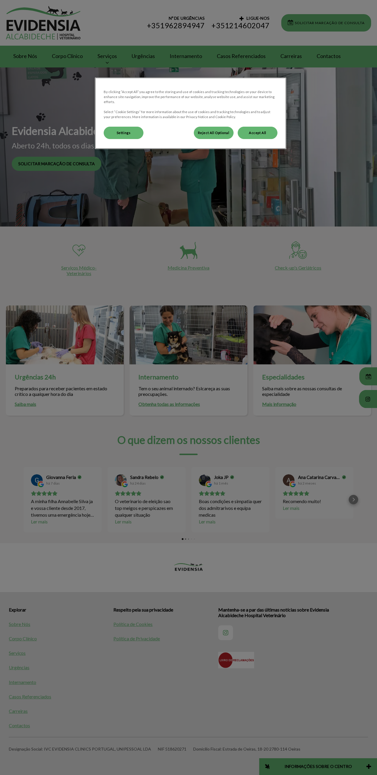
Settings (124, 133)
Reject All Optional (213, 133)
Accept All (257, 133)
